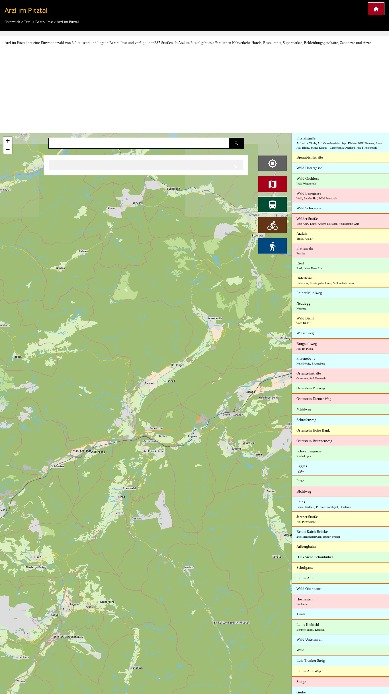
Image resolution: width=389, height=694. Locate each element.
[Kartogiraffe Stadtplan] (376, 8)
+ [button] (8, 140)
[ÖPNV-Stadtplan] (272, 205)
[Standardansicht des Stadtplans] (272, 184)
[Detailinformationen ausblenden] (236, 166)
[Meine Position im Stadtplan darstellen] (272, 163)
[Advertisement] (194, 90)
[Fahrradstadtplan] (272, 225)
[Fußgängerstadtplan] (272, 246)
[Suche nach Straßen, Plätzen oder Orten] (236, 143)
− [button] (8, 149)
